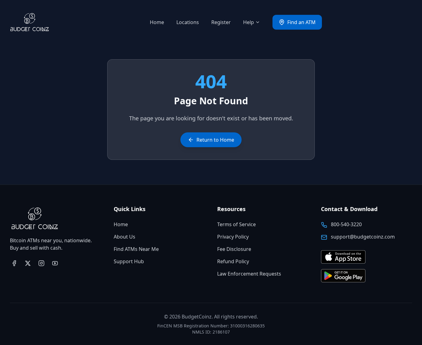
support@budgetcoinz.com (363, 236)
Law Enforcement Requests (249, 273)
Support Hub (129, 261)
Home (157, 22)
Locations (187, 22)
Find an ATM (301, 22)
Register (221, 22)
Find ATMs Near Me (136, 249)
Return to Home (215, 139)
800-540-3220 (346, 224)
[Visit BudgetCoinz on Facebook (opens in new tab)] (14, 263)
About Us (124, 236)
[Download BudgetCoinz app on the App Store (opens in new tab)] (343, 257)
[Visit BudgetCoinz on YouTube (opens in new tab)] (55, 263)
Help (248, 22)
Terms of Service (236, 224)
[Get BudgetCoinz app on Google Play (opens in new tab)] (343, 276)
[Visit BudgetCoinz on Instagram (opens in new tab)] (41, 263)
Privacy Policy (233, 236)
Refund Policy (233, 261)
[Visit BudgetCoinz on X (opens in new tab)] (27, 263)
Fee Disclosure (234, 249)
